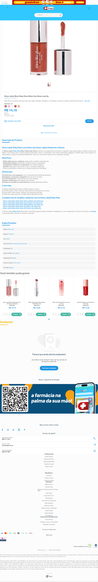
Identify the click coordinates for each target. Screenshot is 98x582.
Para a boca (16, 262)
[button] (7, 8)
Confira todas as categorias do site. (57, 556)
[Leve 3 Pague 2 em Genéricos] (49, 2)
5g (11, 248)
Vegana (11, 267)
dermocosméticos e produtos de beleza (50, 554)
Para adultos (15, 253)
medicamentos (36, 554)
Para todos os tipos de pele (19, 243)
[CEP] (49, 121)
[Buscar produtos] (60, 15)
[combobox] (48, 15)
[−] (4, 314)
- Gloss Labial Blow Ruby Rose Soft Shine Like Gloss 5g (21, 208)
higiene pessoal (63, 554)
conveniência (79, 554)
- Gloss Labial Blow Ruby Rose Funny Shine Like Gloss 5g (22, 203)
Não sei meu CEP (48, 125)
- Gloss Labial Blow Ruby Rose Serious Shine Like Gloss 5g (22, 201)
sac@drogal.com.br (38, 562)
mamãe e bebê (71, 554)
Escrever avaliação (49, 368)
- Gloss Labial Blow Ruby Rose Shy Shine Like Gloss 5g (21, 206)
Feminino (11, 234)
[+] (9, 314)
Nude (7, 239)
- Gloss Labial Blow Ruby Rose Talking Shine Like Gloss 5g (22, 204)
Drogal (93, 211)
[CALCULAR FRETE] (89, 121)
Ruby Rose (17, 151)
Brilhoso (14, 258)
